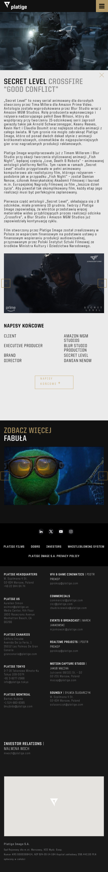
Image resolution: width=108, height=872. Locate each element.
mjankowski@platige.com (66, 629)
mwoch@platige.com (17, 753)
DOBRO (35, 546)
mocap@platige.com (63, 680)
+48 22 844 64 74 (14, 586)
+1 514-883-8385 (14, 702)
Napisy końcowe (50, 381)
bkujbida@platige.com (18, 706)
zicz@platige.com (61, 604)
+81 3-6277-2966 (14, 678)
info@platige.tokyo (16, 682)
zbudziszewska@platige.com (68, 608)
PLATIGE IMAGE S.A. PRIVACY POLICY (54, 556)
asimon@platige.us (16, 607)
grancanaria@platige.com (20, 654)
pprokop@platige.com (64, 583)
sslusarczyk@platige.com (66, 704)
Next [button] (102, 283)
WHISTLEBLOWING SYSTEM (86, 546)
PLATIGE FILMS (14, 546)
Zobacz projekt (54, 487)
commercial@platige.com (66, 600)
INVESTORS (54, 546)
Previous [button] (5, 283)
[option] (54, 283)
